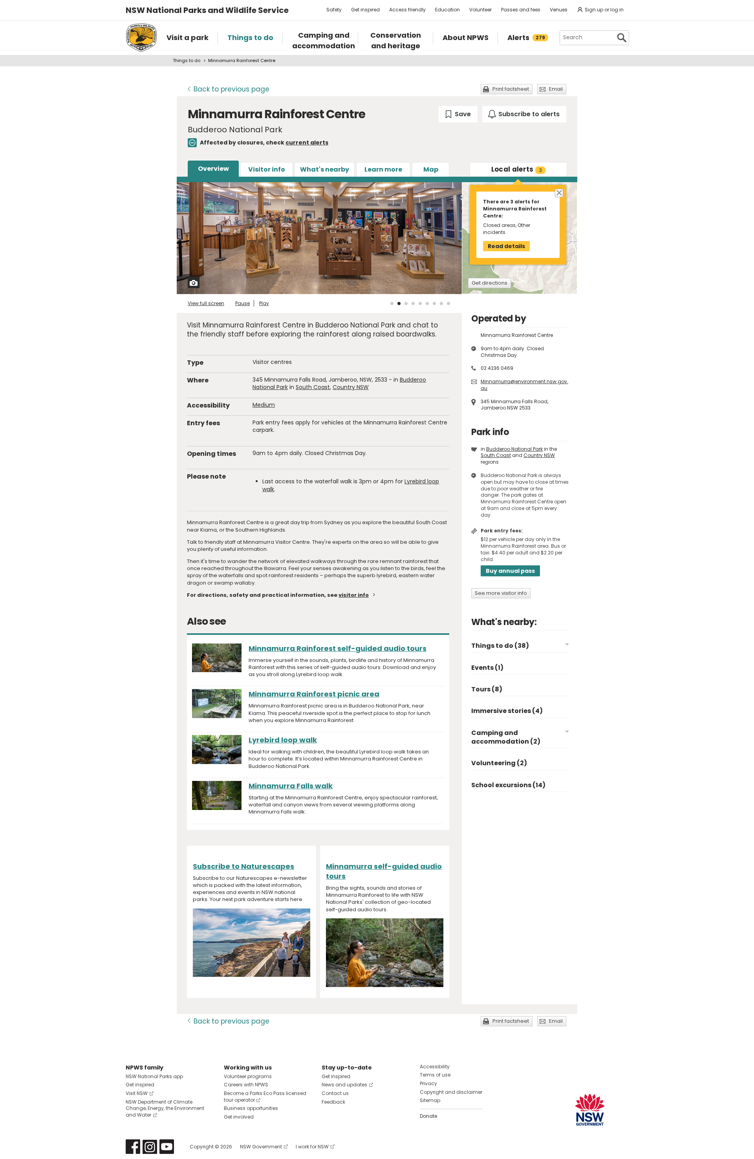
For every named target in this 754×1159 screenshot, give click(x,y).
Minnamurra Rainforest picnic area (314, 694)
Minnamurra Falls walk (291, 786)
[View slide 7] (434, 303)
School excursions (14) (508, 785)
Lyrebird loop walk (283, 740)
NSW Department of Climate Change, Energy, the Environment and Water (165, 1109)
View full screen (206, 303)
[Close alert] (558, 192)
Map (430, 169)
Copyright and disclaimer (451, 1092)
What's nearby (324, 169)
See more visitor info (501, 593)
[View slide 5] (420, 303)
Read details (506, 246)
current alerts (306, 142)
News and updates (344, 1084)
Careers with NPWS (246, 1084)
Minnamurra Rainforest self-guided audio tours (337, 648)
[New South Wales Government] (589, 1110)
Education (447, 9)
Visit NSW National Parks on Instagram (150, 1146)
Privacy (428, 1083)
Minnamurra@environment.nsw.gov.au (524, 384)
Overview (213, 168)
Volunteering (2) (499, 763)
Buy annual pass (510, 571)
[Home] (141, 38)
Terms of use (435, 1074)
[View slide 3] (406, 303)
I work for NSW (312, 1146)
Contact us (335, 1093)
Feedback (333, 1102)
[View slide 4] (413, 303)
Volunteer (480, 9)
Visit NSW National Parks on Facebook (133, 1146)
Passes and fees (520, 9)
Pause (242, 303)
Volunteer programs (248, 1076)
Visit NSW (137, 1093)
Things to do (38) (500, 645)
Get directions (489, 283)
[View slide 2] (399, 303)
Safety (334, 9)
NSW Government (261, 1146)
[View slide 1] (391, 303)
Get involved (239, 1116)
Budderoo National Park (514, 449)
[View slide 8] (441, 303)
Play (264, 303)
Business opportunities (251, 1108)
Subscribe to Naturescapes (243, 866)
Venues (558, 9)
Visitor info (266, 169)
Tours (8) (486, 689)
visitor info (354, 595)
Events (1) (487, 667)
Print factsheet (510, 89)
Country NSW (351, 387)
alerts (516, 169)
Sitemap (430, 1100)
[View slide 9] (448, 303)
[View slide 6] (427, 303)
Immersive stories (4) (507, 710)
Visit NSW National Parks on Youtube (166, 1146)
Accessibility (435, 1066)
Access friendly (407, 9)
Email (556, 89)
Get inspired (365, 9)
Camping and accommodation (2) (505, 737)
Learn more (383, 169)
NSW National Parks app (154, 1076)
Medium (264, 405)
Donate (428, 1116)
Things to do (186, 60)
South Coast (313, 387)
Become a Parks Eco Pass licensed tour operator (265, 1096)
